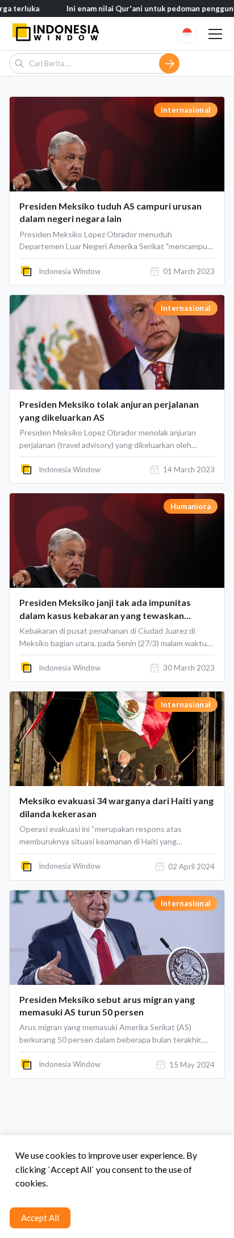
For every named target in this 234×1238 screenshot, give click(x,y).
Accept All (40, 1218)
